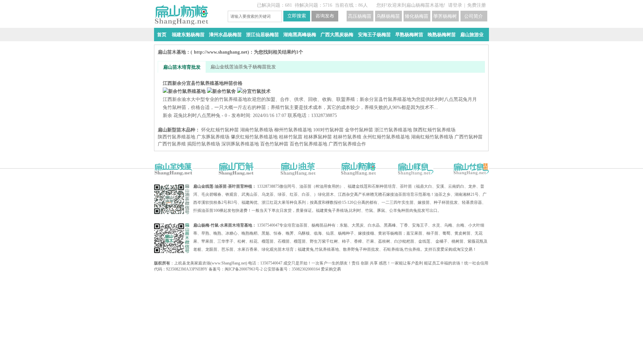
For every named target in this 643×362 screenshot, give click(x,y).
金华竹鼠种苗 (359, 129)
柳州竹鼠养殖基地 (293, 129)
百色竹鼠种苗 (274, 143)
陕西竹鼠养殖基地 (176, 136)
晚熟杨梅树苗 (442, 34)
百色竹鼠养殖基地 (308, 143)
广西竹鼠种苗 (468, 136)
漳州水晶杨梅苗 (225, 34)
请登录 (455, 5)
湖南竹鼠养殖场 (256, 129)
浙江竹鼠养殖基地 (393, 129)
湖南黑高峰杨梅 (299, 34)
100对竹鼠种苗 (328, 129)
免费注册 (476, 5)
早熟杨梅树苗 (409, 34)
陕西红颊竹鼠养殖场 (434, 129)
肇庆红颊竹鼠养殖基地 (254, 136)
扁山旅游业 (472, 34)
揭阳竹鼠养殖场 (203, 143)
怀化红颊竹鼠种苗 (220, 129)
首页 (161, 34)
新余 (167, 115)
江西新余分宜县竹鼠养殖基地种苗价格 (320, 95)
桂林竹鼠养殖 (347, 136)
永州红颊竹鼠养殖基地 (386, 136)
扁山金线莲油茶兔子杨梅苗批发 (243, 66)
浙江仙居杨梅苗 (262, 34)
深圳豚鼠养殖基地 (240, 143)
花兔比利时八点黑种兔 (196, 115)
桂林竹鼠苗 (290, 136)
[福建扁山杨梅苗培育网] (187, 15)
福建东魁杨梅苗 (188, 34)
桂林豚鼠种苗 (318, 136)
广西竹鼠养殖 (172, 143)
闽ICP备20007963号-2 (244, 269)
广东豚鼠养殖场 (213, 136)
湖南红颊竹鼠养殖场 (432, 136)
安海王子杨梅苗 (374, 34)
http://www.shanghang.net (220, 52)
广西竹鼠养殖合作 (347, 143)
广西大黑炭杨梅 (336, 34)
